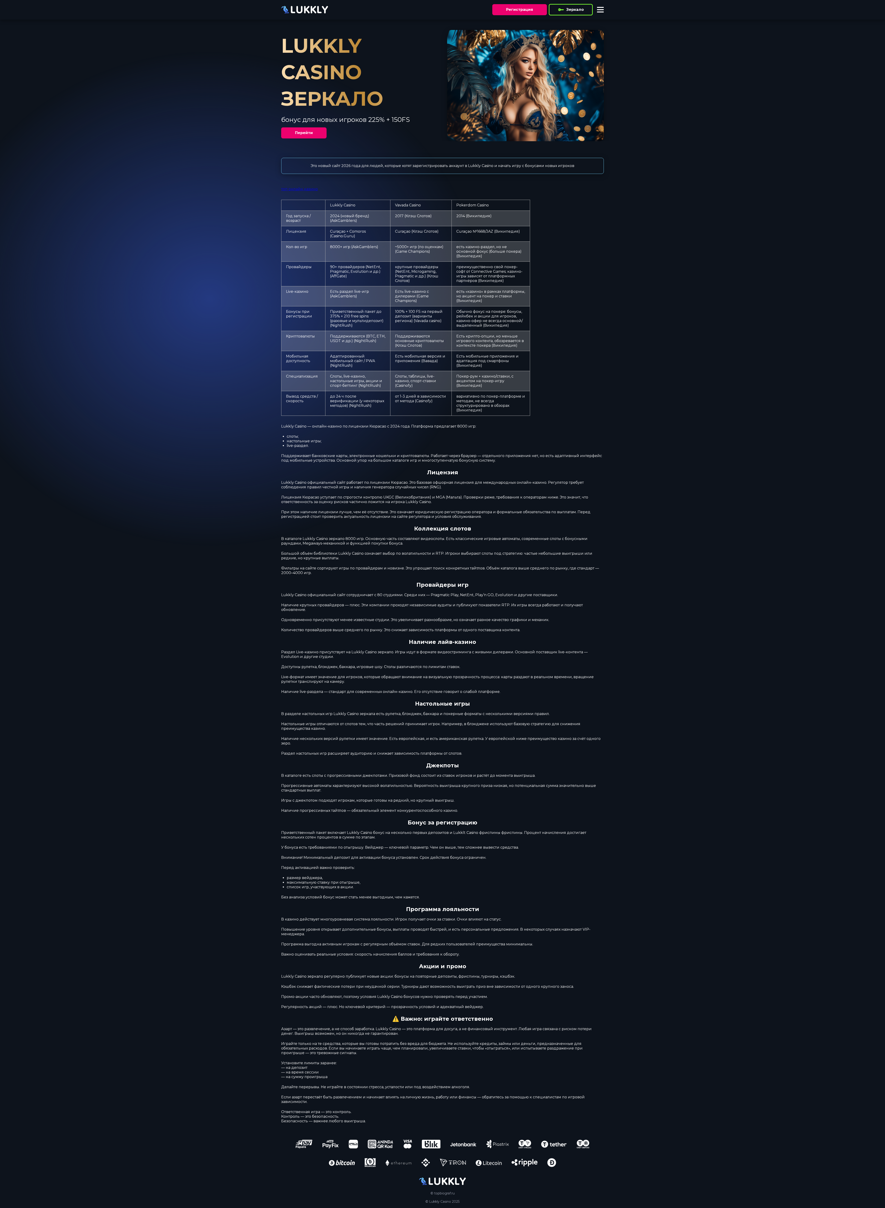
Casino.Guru (342, 236)
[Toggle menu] (600, 9)
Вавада (429, 361)
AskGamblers (343, 220)
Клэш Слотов (418, 216)
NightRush (341, 325)
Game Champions (412, 251)
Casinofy (403, 385)
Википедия (478, 216)
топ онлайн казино (299, 189)
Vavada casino (427, 321)
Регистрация (519, 9)
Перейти (304, 133)
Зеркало (575, 9)
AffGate (338, 276)
